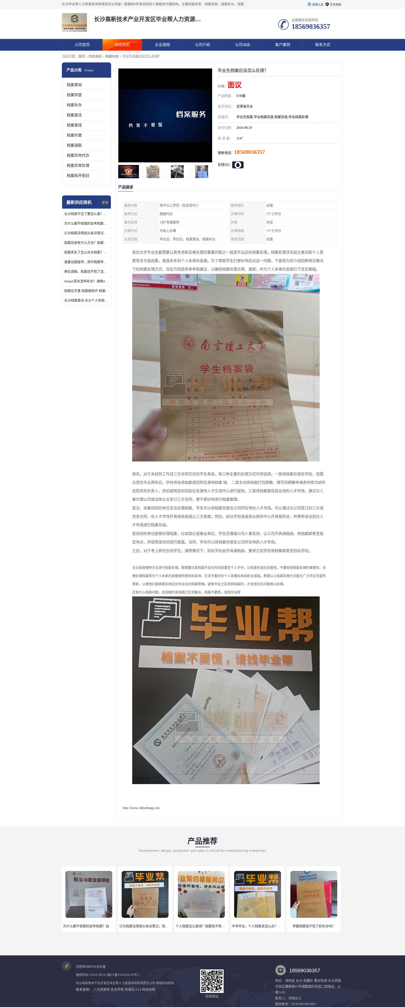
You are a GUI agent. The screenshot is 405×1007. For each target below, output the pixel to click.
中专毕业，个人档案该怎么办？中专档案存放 (208, 926)
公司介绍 (202, 45)
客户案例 (282, 45)
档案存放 (112, 56)
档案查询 (74, 85)
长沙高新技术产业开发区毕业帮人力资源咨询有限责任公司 (115, 983)
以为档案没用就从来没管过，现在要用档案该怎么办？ (86, 233)
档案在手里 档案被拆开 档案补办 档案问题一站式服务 (86, 291)
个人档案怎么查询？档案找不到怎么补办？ (150, 926)
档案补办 (74, 105)
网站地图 (148, 989)
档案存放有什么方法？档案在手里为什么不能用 (86, 242)
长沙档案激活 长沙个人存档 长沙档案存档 (86, 300)
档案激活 (74, 115)
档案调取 (74, 145)
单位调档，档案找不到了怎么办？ (86, 271)
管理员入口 (133, 989)
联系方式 (322, 45)
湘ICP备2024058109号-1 (123, 974)
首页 (81, 56)
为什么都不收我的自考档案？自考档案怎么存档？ (86, 223)
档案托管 (74, 135)
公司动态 (242, 45)
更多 (105, 202)
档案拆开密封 (78, 176)
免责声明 (117, 989)
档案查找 (74, 125)
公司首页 (82, 45)
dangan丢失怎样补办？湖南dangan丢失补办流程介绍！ (86, 281)
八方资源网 (101, 989)
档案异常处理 (78, 166)
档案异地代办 (78, 155)
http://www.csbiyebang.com (141, 808)
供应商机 (122, 45)
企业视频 (162, 45)
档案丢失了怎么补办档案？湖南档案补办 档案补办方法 (86, 252)
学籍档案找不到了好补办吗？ (257, 926)
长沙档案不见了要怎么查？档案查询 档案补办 (86, 214)
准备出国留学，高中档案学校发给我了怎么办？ (86, 262)
